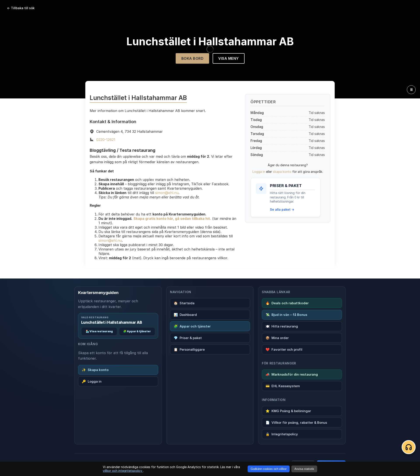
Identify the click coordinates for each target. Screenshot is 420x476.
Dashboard (185, 315)
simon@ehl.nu (166, 193)
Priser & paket (188, 338)
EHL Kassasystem (283, 386)
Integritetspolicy (282, 434)
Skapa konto (95, 370)
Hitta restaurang (282, 326)
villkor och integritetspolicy (123, 470)
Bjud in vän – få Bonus (286, 315)
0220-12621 (105, 139)
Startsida (184, 303)
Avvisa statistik (304, 469)
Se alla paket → (282, 209)
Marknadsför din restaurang (292, 374)
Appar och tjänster (192, 326)
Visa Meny (228, 58)
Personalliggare (189, 349)
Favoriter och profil (284, 349)
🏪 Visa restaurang (99, 331)
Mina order (277, 338)
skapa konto (282, 171)
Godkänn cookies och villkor (269, 469)
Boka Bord (192, 58)
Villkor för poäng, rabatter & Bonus (296, 422)
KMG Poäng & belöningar (288, 411)
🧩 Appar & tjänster (137, 331)
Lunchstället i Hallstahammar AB (111, 322)
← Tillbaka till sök (21, 8)
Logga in (258, 171)
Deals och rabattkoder (287, 303)
